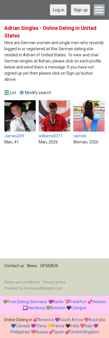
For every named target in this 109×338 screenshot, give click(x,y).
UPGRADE (49, 265)
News (32, 265)
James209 (14, 136)
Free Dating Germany (27, 301)
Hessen (99, 301)
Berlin (58, 301)
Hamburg (36, 307)
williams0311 (51, 136)
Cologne (78, 307)
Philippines (20, 332)
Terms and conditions (22, 282)
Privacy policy (54, 282)
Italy (88, 325)
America (46, 319)
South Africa (71, 319)
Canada (23, 325)
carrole (79, 136)
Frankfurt (78, 301)
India (74, 325)
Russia (42, 332)
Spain (59, 332)
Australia (97, 319)
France (58, 325)
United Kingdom (84, 332)
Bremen (58, 307)
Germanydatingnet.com (43, 288)
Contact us (14, 265)
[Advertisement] (54, 204)
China (41, 325)
